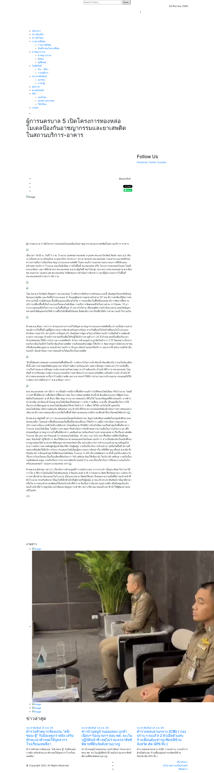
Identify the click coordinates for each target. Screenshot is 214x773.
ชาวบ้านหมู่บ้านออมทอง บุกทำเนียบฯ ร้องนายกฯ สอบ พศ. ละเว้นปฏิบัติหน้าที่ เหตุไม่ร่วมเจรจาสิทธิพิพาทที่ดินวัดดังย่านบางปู (107, 737)
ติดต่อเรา (183, 768)
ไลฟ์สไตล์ (37, 65)
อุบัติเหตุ (42, 62)
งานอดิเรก (43, 72)
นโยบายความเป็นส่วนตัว (175, 765)
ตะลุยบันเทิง (38, 90)
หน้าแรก (36, 30)
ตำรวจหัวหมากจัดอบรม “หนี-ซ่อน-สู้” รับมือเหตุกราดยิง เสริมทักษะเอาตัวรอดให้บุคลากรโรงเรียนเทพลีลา (50, 737)
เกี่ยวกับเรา (182, 761)
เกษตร (35, 107)
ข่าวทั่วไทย (37, 37)
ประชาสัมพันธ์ (39, 76)
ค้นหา (126, 2)
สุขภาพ (36, 86)
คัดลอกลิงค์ (125, 178)
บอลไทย (42, 97)
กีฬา (34, 93)
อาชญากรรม (38, 51)
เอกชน (41, 79)
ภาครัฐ (41, 83)
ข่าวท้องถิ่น (38, 34)
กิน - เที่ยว (43, 69)
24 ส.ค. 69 (102, 727)
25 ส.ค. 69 (47, 727)
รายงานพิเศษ (38, 41)
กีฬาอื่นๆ (42, 104)
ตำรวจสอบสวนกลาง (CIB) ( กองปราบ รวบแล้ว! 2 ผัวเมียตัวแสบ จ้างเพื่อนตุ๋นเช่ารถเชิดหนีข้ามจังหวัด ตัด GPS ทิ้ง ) (161, 737)
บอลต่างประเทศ (46, 100)
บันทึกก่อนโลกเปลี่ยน (48, 48)
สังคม (41, 58)
